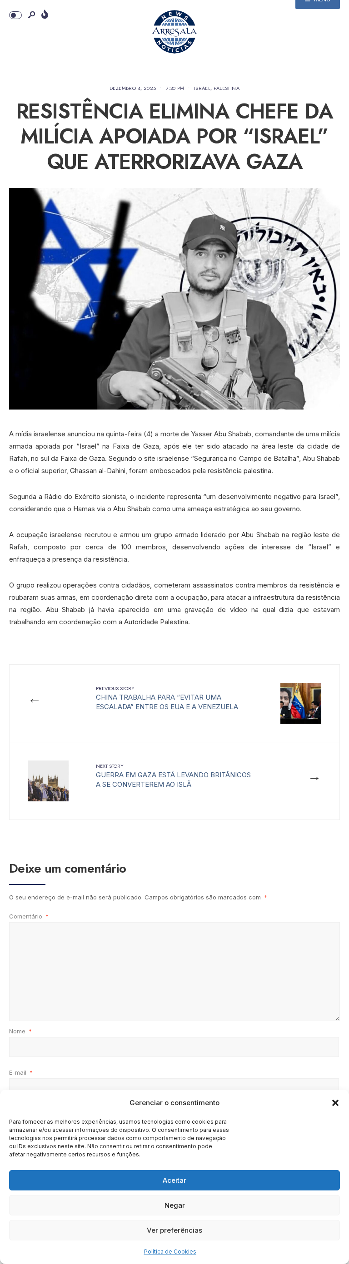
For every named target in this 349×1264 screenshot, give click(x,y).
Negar (175, 1205)
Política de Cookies (170, 1251)
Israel (202, 88)
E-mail (21, 1072)
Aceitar (174, 1180)
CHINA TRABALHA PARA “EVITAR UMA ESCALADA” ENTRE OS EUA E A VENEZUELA (167, 698)
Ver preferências (174, 1230)
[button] (335, 1102)
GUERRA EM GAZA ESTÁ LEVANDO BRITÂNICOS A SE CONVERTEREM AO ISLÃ (173, 775)
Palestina (226, 88)
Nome (20, 1031)
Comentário (29, 916)
